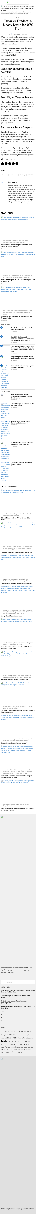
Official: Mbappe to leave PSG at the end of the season (22, 404)
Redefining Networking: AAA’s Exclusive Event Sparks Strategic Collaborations (21, 396)
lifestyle (2, 1044)
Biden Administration (29, 1032)
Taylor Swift (17, 1050)
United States (7, 1052)
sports (3, 1050)
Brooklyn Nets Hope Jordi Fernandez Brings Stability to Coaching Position (17, 809)
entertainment (27, 1038)
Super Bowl (11, 1049)
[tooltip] (2, 163)
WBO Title (30, 175)
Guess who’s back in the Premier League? (14, 743)
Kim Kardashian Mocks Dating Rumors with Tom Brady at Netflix (16, 317)
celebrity (25, 1035)
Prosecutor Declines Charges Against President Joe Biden (22, 366)
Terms (2, 1021)
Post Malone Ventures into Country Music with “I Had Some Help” (22, 443)
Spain (31, 1047)
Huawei (20, 1042)
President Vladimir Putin (24, 1047)
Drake (19, 1038)
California (15, 1035)
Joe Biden (29, 1042)
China (29, 1035)
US (12, 1052)
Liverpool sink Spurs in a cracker (11, 616)
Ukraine (28, 1049)
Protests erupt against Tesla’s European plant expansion (20, 422)
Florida (13, 1042)
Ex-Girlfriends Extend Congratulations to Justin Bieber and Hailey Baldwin (16, 245)
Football (17, 1042)
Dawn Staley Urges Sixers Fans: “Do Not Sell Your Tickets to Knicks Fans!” (16, 647)
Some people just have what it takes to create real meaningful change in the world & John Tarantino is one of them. (22, 348)
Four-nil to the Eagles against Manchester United (17, 583)
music (12, 1045)
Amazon (3, 1032)
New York (16, 1044)
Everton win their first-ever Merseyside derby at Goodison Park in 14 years (16, 776)
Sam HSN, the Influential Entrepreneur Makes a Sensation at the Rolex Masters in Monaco (22, 338)
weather (15, 1052)
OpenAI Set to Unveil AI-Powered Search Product (21, 463)
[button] (32, 982)
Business (8, 1034)
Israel (24, 1042)
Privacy (3, 1018)
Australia (18, 1032)
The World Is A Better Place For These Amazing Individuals (23, 328)
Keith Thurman (14, 175)
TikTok (25, 1049)
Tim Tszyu (23, 175)
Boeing (3, 1035)
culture (2, 1038)
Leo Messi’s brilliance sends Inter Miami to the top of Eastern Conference (18, 711)
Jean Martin (17, 34)
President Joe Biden (12, 1047)
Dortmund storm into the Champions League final (17, 552)
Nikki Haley (21, 1044)
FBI (33, 1038)
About (2, 1015)
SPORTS (18, 17)
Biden (22, 1032)
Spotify (7, 1049)
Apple (14, 1032)
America (8, 1031)
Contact (3, 1024)
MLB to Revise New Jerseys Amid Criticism (14, 679)
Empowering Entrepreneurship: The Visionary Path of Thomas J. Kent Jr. (22, 357)
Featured (4, 175)
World (19, 1052)
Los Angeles (7, 1044)
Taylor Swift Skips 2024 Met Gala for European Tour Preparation (18, 280)
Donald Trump (11, 1037)
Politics (27, 1045)
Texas (22, 1049)
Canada (20, 1035)
